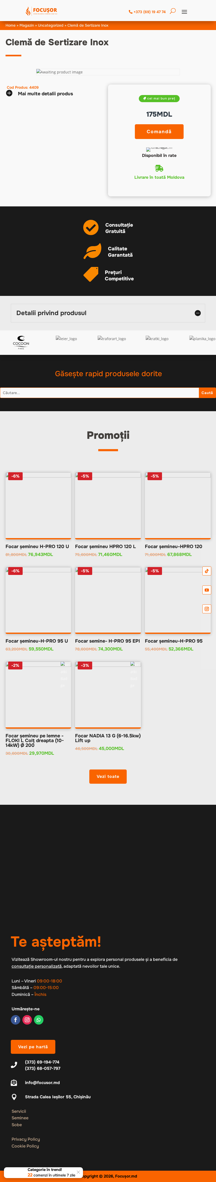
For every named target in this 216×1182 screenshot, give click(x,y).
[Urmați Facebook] (15, 1020)
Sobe (17, 1125)
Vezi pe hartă (33, 1047)
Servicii (19, 1111)
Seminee (20, 1118)
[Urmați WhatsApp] (38, 1020)
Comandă (159, 132)
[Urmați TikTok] (206, 571)
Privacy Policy (26, 1139)
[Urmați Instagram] (27, 1020)
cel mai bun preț (161, 98)
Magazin (26, 25)
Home (11, 25)
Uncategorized (50, 25)
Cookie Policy (25, 1146)
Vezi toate (108, 776)
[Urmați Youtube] (206, 589)
